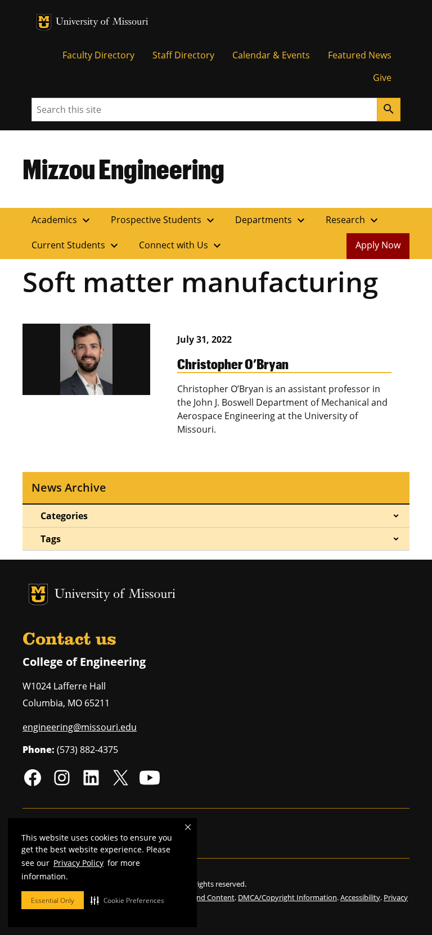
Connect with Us (181, 245)
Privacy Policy (78, 862)
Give (382, 77)
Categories (64, 516)
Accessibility (360, 897)
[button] (127, 900)
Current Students (76, 245)
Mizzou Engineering (123, 168)
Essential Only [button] (52, 900)
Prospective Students (164, 220)
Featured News (360, 55)
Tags (50, 539)
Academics (62, 220)
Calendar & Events (271, 55)
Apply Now (378, 245)
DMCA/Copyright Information (287, 897)
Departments (271, 220)
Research (353, 220)
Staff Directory (183, 55)
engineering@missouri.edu (79, 727)
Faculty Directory (98, 55)
